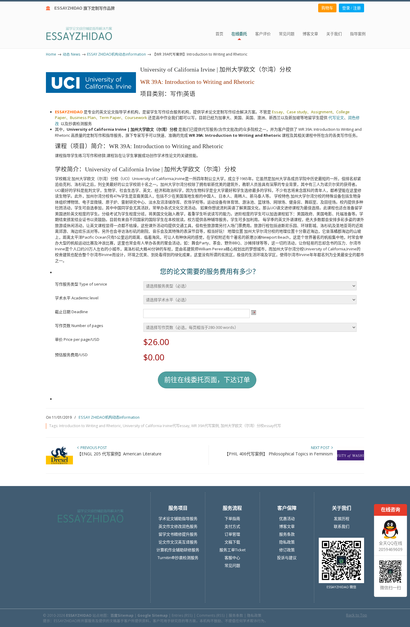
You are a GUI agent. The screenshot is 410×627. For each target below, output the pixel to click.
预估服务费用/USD (71, 354)
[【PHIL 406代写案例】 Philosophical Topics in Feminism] (350, 463)
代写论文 (336, 117)
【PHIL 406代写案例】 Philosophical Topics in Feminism (279, 454)
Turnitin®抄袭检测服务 (178, 557)
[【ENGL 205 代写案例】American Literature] (59, 463)
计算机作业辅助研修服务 (177, 549)
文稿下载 (232, 542)
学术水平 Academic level (76, 298)
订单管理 (232, 534)
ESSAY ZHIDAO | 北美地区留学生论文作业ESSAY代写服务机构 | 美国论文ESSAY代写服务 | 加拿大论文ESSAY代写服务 (84, 33)
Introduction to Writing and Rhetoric (90, 425)
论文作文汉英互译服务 (177, 542)
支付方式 (232, 526)
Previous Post (93, 447)
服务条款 (287, 534)
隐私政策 (287, 542)
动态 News (71, 54)
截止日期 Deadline (71, 311)
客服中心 (232, 557)
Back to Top (356, 615)
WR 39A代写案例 (205, 425)
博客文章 (287, 526)
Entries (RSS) (182, 615)
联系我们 (341, 526)
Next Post (321, 447)
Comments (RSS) (211, 615)
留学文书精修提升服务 (177, 534)
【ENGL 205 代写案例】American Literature (119, 454)
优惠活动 (287, 518)
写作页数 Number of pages (79, 325)
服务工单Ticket (232, 549)
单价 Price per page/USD (77, 339)
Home (51, 54)
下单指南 (232, 518)
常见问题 (232, 565)
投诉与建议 (287, 557)
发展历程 (341, 518)
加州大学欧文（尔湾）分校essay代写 (251, 425)
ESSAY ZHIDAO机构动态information (116, 54)
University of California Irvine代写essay (156, 425)
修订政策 (287, 549)
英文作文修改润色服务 (177, 526)
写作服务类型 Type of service (81, 284)
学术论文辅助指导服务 (177, 518)
